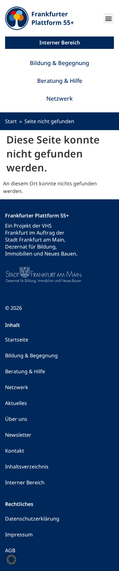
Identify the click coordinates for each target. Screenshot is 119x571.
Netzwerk (59, 98)
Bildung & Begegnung (59, 63)
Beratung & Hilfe (59, 80)
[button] (108, 18)
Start (11, 121)
